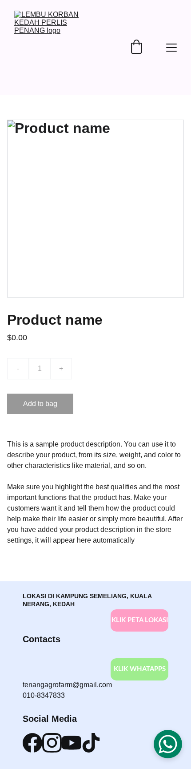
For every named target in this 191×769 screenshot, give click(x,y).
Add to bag (40, 403)
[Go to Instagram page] (52, 743)
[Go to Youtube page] (71, 743)
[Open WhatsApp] (168, 744)
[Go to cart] (136, 47)
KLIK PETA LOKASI (139, 620)
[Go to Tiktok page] (91, 743)
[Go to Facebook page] (32, 743)
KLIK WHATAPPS (140, 669)
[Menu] (171, 48)
